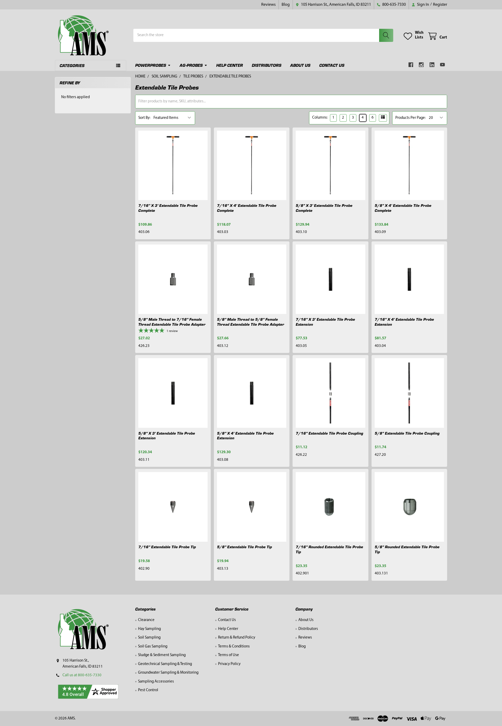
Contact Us (331, 65)
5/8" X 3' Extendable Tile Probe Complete (324, 208)
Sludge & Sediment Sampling (162, 655)
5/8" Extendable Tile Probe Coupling (407, 433)
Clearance (146, 620)
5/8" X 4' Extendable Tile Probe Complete (403, 208)
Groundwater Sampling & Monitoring (168, 673)
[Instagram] (421, 64)
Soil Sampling (149, 638)
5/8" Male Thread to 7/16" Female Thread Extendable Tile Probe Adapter (172, 322)
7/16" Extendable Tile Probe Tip (167, 546)
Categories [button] (72, 65)
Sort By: (144, 118)
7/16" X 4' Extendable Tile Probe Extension (404, 322)
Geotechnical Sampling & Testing (165, 664)
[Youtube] (442, 64)
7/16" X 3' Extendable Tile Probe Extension (325, 322)
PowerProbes (150, 65)
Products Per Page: (410, 118)
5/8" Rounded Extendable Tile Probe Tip (407, 549)
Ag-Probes (191, 65)
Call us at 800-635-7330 (81, 675)
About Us (300, 65)
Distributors (266, 65)
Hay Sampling (149, 629)
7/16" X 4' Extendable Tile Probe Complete (246, 208)
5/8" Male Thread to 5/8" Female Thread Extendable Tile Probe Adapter (250, 322)
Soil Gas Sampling (152, 647)
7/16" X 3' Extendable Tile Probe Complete (168, 208)
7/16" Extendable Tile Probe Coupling (329, 433)
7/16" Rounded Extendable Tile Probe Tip (329, 549)
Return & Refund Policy (236, 638)
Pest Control (148, 690)
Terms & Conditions (234, 647)
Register (440, 5)
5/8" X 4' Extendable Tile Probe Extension (245, 435)
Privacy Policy (229, 664)
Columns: (320, 118)
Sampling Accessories (156, 682)
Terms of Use (228, 655)
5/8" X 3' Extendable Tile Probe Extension (166, 435)
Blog (286, 5)
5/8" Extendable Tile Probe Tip (244, 546)
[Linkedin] (432, 64)
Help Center (229, 65)
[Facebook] (410, 64)
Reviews (268, 5)
